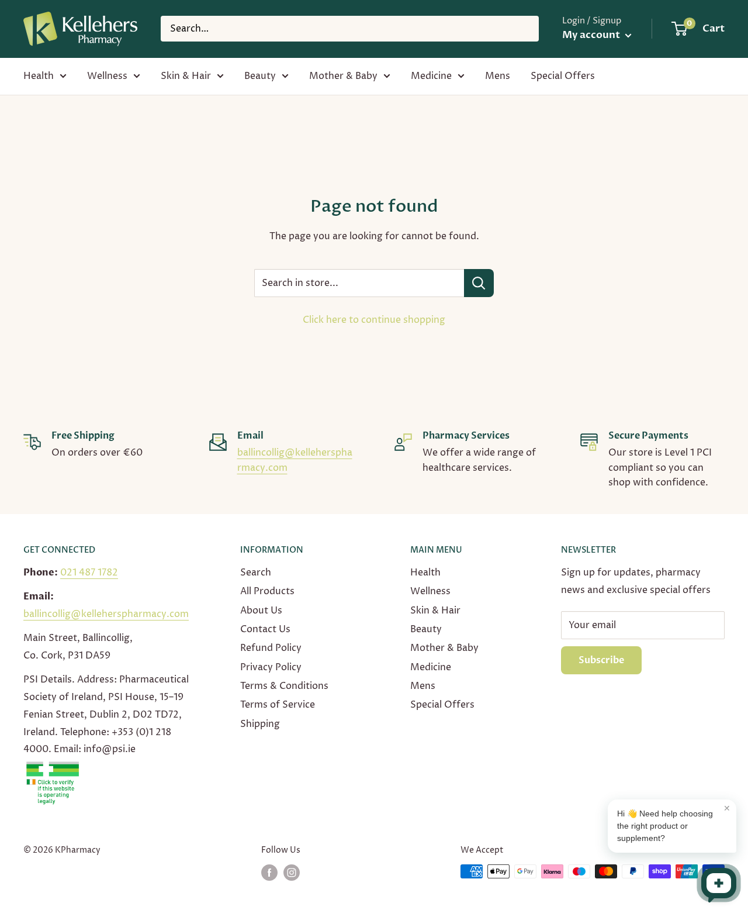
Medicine (431, 76)
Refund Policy (271, 648)
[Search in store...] (479, 283)
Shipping (260, 724)
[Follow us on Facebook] (269, 872)
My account (592, 35)
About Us (261, 610)
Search (255, 572)
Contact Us (265, 629)
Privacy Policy (271, 667)
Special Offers (563, 76)
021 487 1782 (89, 572)
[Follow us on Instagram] (291, 872)
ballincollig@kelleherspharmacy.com (106, 614)
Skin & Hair (186, 76)
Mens (497, 76)
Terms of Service (277, 704)
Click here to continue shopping (374, 319)
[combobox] (350, 29)
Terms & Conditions (284, 686)
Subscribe (601, 660)
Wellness (107, 76)
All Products (267, 591)
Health (38, 76)
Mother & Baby (343, 76)
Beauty (260, 76)
